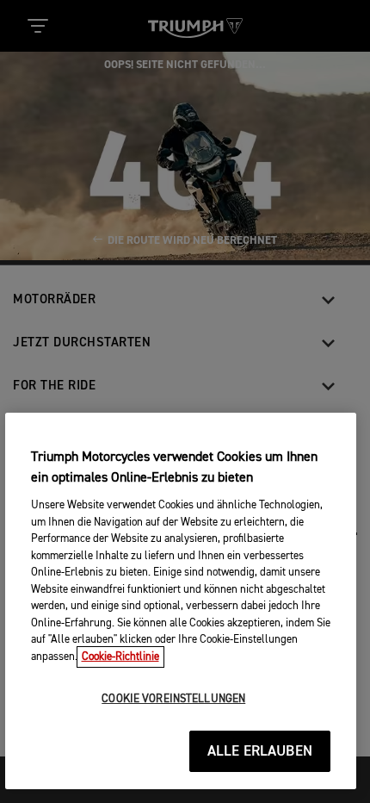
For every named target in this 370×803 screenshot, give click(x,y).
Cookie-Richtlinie (120, 657)
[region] (181, 601)
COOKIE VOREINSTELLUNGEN (173, 699)
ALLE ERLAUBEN (259, 751)
